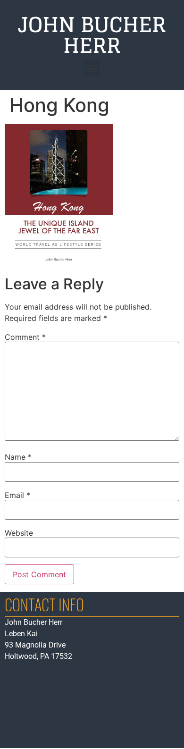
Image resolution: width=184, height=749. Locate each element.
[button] (92, 68)
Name (18, 457)
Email (17, 495)
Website (19, 533)
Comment (25, 337)
